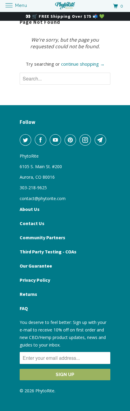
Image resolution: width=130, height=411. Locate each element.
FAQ (24, 308)
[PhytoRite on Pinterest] (72, 140)
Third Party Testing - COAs (48, 252)
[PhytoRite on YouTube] (56, 140)
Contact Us (32, 223)
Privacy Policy (35, 280)
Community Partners (42, 237)
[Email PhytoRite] (102, 140)
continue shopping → (83, 64)
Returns (28, 294)
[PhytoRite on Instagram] (86, 140)
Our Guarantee (36, 266)
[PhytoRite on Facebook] (42, 140)
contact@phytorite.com (43, 198)
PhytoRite (44, 391)
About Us (30, 209)
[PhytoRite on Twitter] (27, 140)
